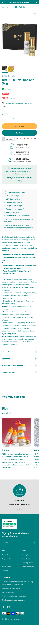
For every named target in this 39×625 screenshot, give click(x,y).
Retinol (5, 449)
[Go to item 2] (11, 69)
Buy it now (19, 133)
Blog (3, 563)
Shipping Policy (27, 563)
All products (6, 559)
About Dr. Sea (7, 555)
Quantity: (5, 114)
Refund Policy (26, 559)
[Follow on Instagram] (8, 606)
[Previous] (2, 2)
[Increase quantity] (13, 118)
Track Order (6, 567)
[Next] (36, 2)
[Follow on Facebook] (3, 606)
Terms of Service (28, 567)
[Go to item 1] (5, 68)
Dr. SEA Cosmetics (9, 76)
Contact (5, 570)
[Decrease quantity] (4, 118)
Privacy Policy (27, 555)
